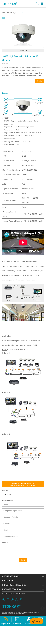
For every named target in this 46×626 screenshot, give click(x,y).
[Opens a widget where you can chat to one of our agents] (36, 621)
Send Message (23, 560)
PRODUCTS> (10, 12)
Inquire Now (39, 81)
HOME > (4, 12)
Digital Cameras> (17, 12)
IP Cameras (24, 12)
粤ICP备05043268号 (20, 613)
